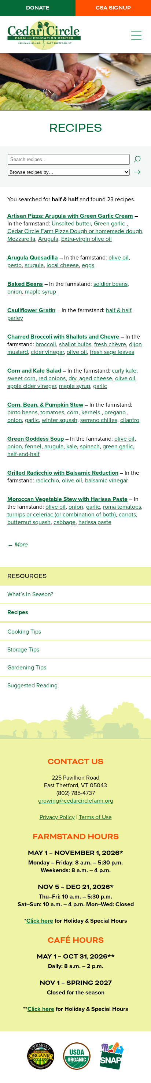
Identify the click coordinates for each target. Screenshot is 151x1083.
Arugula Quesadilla (32, 257)
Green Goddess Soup (35, 438)
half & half (118, 310)
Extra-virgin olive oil (86, 239)
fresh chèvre (110, 344)
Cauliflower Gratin (31, 310)
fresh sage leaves (112, 352)
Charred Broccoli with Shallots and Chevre (63, 336)
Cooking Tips (24, 631)
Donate (37, 8)
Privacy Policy (57, 817)
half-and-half (23, 454)
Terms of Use (95, 817)
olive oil (118, 257)
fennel (33, 446)
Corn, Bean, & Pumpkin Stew (45, 404)
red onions (52, 378)
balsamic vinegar (106, 480)
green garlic (118, 446)
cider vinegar (47, 352)
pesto (14, 265)
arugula (34, 265)
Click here (39, 921)
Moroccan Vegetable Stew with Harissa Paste (67, 499)
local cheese (63, 265)
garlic (100, 386)
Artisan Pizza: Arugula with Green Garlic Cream (70, 216)
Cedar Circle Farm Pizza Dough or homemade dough (74, 231)
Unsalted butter (71, 223)
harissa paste (94, 522)
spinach (90, 446)
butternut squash (29, 522)
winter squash (59, 420)
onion (14, 291)
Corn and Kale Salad (34, 370)
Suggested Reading (32, 685)
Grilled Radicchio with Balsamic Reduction (62, 473)
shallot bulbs (75, 344)
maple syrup (40, 291)
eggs (88, 265)
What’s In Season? (30, 594)
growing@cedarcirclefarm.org (75, 800)
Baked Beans (25, 284)
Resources (27, 576)
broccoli (46, 344)
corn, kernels (84, 412)
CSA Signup (113, 8)
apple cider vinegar (31, 386)
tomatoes (52, 412)
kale (71, 446)
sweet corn (21, 378)
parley (15, 318)
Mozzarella (21, 239)
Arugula (48, 239)
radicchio (47, 480)
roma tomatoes (122, 507)
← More (17, 544)
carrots (127, 514)
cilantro (129, 420)
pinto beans (22, 412)
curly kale (124, 370)
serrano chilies (98, 420)
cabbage (65, 522)
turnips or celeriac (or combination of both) (61, 514)
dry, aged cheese (90, 378)
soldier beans (110, 284)
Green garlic (110, 223)
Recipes (17, 612)
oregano (115, 412)
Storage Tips (23, 649)
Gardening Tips (26, 667)
